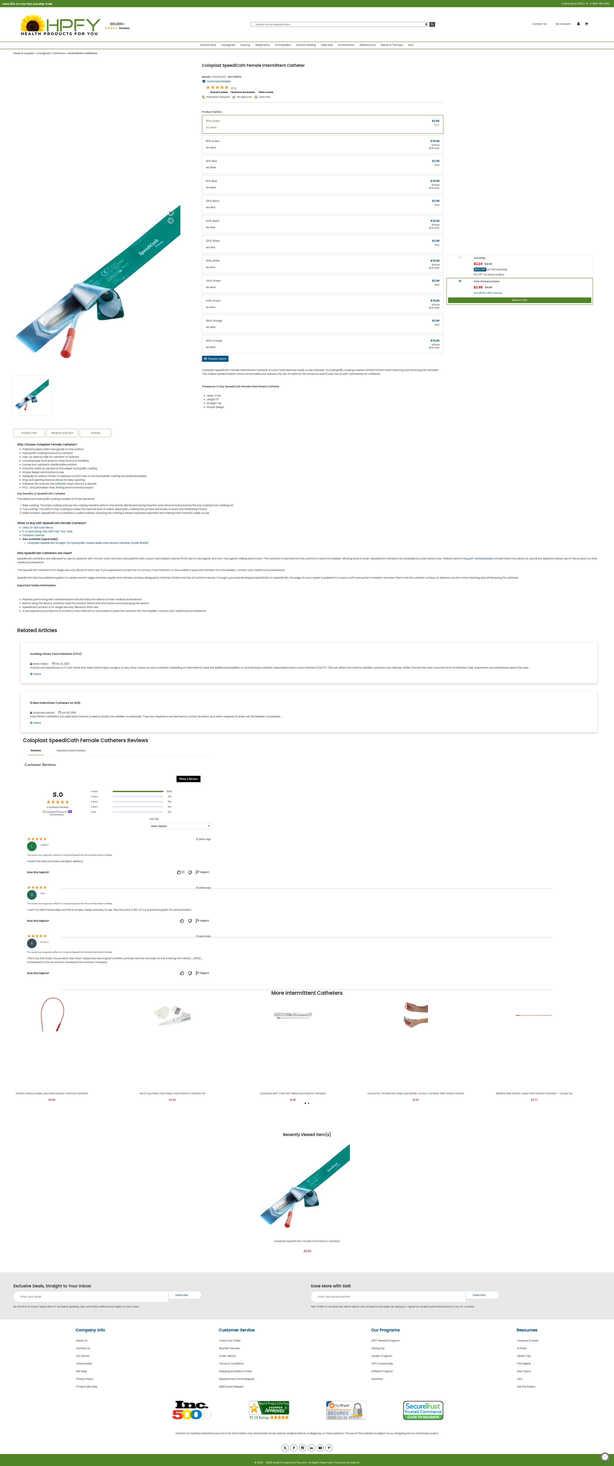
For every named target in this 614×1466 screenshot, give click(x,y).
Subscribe (181, 1295)
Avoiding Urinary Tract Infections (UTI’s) (56, 654)
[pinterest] (329, 1447)
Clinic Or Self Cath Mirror (37, 527)
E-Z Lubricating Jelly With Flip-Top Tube (47, 531)
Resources (527, 1330)
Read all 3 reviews (219, 92)
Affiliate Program (382, 1371)
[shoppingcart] (586, 24)
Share (37, 674)
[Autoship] (460, 259)
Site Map (81, 1371)
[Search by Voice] (426, 24)
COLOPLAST (214, 77)
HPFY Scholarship (382, 1363)
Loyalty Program (381, 1356)
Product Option (212, 111)
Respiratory (262, 45)
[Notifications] (578, 24)
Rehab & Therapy (392, 45)
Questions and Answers (243, 92)
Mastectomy (368, 45)
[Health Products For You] (60, 24)
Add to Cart (519, 300)
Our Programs (385, 1330)
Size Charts (524, 1371)
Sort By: (154, 819)
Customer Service (237, 1330)
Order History (227, 1356)
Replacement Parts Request (237, 1379)
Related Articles (37, 630)
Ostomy (245, 45)
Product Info (29, 433)
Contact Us (539, 24)
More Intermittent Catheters (307, 993)
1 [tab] (305, 1103)
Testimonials (84, 1363)
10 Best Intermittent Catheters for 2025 (55, 703)
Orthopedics (283, 45)
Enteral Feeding (306, 45)
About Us (81, 1340)
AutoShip (377, 1379)
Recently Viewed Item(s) (307, 1134)
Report (204, 872)
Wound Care (208, 45)
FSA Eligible (524, 1363)
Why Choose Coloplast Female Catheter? (47, 444)
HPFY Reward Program (385, 1340)
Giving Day (378, 1348)
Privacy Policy (84, 1379)
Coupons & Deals (527, 1340)
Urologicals (228, 45)
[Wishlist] (170, 213)
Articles (95, 433)
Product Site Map (87, 1386)
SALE (411, 45)
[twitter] (285, 1447)
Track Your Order (230, 1340)
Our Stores (82, 1356)
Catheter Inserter (33, 535)
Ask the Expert (526, 1386)
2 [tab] (308, 1103)
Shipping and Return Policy (235, 1371)
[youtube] (320, 1447)
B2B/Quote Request (231, 1386)
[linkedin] (311, 1447)
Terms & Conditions (231, 1363)
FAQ (519, 1379)
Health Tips (524, 1356)
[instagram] (302, 1447)
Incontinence (346, 45)
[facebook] (293, 1447)
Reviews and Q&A (62, 433)
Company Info (90, 1330)
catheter (60, 484)
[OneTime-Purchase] (460, 282)
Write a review (266, 92)
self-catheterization (481, 558)
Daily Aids (327, 45)
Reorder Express (229, 1348)
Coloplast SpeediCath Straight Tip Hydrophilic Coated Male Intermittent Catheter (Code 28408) (88, 543)
